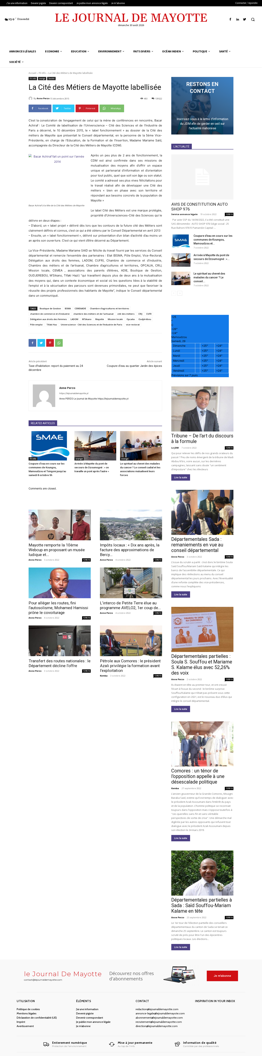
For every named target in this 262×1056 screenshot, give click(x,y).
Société (51, 78)
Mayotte (99, 319)
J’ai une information (87, 1009)
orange (42, 78)
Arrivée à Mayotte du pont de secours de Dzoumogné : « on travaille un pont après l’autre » (91, 467)
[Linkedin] (237, 19)
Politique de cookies (28, 1009)
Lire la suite (180, 477)
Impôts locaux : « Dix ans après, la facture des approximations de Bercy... (129, 550)
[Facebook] (230, 19)
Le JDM (175, 447)
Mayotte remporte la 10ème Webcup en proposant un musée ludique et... (57, 550)
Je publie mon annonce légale (93, 1022)
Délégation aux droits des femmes (48, 319)
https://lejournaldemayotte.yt (73, 393)
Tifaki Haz (51, 324)
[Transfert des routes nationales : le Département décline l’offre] (60, 640)
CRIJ (140, 313)
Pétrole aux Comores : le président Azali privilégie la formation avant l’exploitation (130, 666)
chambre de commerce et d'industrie (50, 313)
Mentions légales (26, 1013)
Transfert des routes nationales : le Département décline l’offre (60, 663)
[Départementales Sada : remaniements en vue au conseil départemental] (202, 512)
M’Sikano (86, 319)
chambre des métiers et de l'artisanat (93, 313)
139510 (86, 560)
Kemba (104, 675)
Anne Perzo (43, 98)
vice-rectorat (133, 324)
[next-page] (179, 293)
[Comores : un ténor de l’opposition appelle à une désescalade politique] (202, 743)
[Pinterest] (50, 343)
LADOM (74, 319)
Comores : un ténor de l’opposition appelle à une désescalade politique (197, 776)
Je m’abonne (83, 1026)
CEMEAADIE (80, 308)
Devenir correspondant (89, 1017)
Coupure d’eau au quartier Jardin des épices (134, 366)
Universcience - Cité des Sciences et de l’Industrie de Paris (91, 324)
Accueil (32, 73)
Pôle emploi (36, 324)
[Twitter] (244, 19)
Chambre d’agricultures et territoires (109, 308)
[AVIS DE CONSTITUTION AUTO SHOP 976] (202, 177)
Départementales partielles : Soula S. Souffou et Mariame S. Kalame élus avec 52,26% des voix (201, 664)
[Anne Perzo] (31, 98)
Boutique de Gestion (50, 308)
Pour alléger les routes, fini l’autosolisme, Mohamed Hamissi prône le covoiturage (58, 608)
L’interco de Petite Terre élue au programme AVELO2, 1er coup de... (130, 605)
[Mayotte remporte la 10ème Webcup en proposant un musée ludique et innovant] (60, 525)
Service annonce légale (184, 214)
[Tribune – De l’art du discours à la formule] (202, 408)
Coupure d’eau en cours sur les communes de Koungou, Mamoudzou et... (213, 239)
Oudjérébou (144, 319)
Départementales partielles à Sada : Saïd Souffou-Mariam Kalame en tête (201, 905)
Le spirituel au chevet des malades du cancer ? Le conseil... (209, 277)
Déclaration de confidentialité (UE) (37, 1017)
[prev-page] (173, 293)
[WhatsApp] (59, 343)
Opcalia (131, 319)
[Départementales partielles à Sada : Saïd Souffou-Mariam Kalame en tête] (202, 873)
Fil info (42, 73)
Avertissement (25, 1026)
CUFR (149, 313)
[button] (252, 19)
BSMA (68, 308)
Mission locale (115, 319)
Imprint (21, 1022)
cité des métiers (125, 313)
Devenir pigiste (85, 1013)
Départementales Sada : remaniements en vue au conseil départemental (197, 544)
